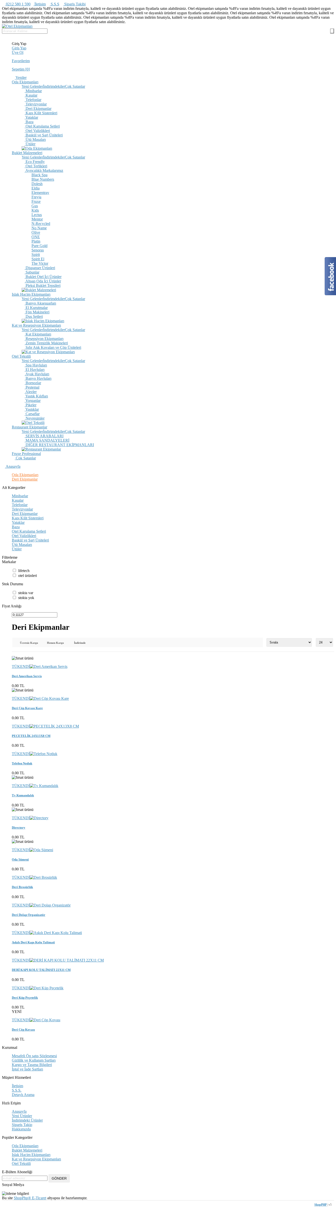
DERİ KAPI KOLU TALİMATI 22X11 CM (41, 970)
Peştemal (32, 387)
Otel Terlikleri (36, 166)
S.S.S (54, 4)
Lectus (36, 215)
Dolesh (37, 184)
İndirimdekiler (54, 86)
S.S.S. (16, 1090)
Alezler (31, 392)
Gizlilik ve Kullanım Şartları (34, 1060)
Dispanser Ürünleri (40, 268)
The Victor (39, 263)
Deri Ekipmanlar (38, 108)
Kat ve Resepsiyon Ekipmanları (36, 325)
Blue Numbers (42, 179)
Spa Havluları (36, 365)
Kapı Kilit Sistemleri (41, 113)
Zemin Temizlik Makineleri (46, 343)
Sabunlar (32, 272)
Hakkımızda (21, 1129)
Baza (29, 122)
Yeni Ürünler (22, 1116)
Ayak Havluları (37, 374)
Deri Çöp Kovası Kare (27, 708)
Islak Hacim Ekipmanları (31, 294)
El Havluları (35, 369)
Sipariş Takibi (74, 4)
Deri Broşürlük (22, 887)
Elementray (40, 192)
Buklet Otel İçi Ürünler (43, 277)
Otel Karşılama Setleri (42, 126)
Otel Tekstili (21, 356)
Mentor (37, 219)
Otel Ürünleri (27, 575)
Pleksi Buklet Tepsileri (43, 285)
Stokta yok (26, 598)
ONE (35, 237)
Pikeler (30, 405)
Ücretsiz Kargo (29, 642)
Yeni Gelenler (32, 86)
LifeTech (24, 571)
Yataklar (31, 117)
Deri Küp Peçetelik (25, 997)
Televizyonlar (36, 104)
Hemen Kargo (55, 642)
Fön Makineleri (37, 312)
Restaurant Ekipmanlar (29, 427)
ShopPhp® (22, 1198)
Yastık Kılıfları (36, 396)
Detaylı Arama (23, 1095)
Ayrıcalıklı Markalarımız (44, 170)
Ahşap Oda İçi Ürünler (43, 281)
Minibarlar (33, 91)
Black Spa (39, 175)
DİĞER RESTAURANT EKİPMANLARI (59, 445)
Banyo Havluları (38, 378)
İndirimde (80, 642)
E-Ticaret (38, 1198)
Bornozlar (33, 383)
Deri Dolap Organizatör (28, 915)
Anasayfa (12, 466)
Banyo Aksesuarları (40, 303)
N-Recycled (40, 223)
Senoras (37, 250)
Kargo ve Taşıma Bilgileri (32, 1065)
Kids (35, 210)
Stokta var (25, 593)
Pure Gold (39, 246)
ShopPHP (320, 1204)
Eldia (35, 188)
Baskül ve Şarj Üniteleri (44, 135)
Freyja (36, 197)
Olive (35, 232)
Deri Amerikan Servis (27, 676)
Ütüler (30, 144)
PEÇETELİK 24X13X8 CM (31, 736)
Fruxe (36, 201)
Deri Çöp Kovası (23, 1029)
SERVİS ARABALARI (44, 436)
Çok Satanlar (75, 86)
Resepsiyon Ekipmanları (44, 339)
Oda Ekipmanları (25, 82)
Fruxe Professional (26, 454)
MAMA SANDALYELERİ (47, 440)
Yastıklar (32, 409)
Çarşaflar (32, 414)
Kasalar (31, 95)
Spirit (35, 254)
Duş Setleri (34, 316)
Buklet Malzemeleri (27, 153)
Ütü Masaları (35, 139)
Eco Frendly (35, 162)
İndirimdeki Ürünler (27, 1120)
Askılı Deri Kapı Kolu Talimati (33, 942)
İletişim (39, 4)
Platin (35, 241)
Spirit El (37, 259)
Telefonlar (33, 100)
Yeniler (21, 77)
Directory (18, 827)
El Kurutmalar (36, 308)
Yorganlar (33, 400)
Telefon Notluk (22, 763)
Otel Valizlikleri (37, 131)
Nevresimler (35, 418)
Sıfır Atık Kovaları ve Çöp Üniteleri (53, 347)
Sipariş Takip (22, 1125)
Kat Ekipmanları (38, 334)
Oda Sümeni (20, 859)
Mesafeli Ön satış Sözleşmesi (34, 1056)
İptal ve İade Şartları (27, 1069)
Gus (34, 206)
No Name (39, 228)
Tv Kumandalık (23, 795)
